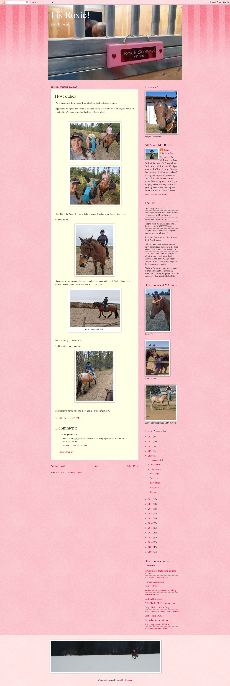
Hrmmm (154, 491)
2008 (150, 551)
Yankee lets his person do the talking (160, 590)
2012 (150, 532)
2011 (150, 537)
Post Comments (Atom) (73, 472)
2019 (150, 499)
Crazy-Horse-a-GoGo (154, 615)
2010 (150, 542)
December (155, 459)
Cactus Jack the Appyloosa (156, 620)
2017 (150, 508)
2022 (150, 446)
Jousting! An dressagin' (155, 581)
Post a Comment (66, 451)
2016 (150, 513)
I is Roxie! (70, 14)
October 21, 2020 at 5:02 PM (74, 445)
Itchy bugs (154, 473)
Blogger (128, 679)
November (156, 464)
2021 (150, 450)
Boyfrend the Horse (153, 598)
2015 (150, 518)
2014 (150, 523)
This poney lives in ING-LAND (158, 624)
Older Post (131, 466)
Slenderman (155, 478)
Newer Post (58, 466)
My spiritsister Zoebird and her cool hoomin (160, 572)
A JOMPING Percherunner (156, 577)
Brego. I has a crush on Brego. (158, 607)
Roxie (166, 149)
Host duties (155, 482)
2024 (150, 436)
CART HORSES (152, 586)
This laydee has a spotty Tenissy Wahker (162, 611)
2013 (150, 527)
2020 (150, 455)
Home (95, 466)
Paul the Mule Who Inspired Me (158, 628)
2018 (150, 503)
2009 (150, 546)
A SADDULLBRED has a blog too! (160, 603)
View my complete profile (156, 194)
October (154, 469)
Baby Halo (154, 487)
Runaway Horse (151, 594)
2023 (150, 441)
